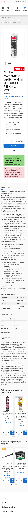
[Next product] (26, 20)
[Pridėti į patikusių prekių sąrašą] (14, 151)
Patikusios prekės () (21, 1)
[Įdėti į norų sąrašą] (6, 410)
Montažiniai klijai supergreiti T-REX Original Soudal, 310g (7, 414)
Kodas (5, 93)
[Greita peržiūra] (9, 410)
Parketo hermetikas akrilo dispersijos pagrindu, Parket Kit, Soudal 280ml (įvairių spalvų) (20, 415)
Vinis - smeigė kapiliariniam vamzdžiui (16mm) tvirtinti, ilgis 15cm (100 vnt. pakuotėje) (7, 467)
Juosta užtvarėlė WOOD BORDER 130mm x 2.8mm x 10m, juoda (20, 466)
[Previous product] (25, 20)
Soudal (7, 418)
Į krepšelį (15, 145)
